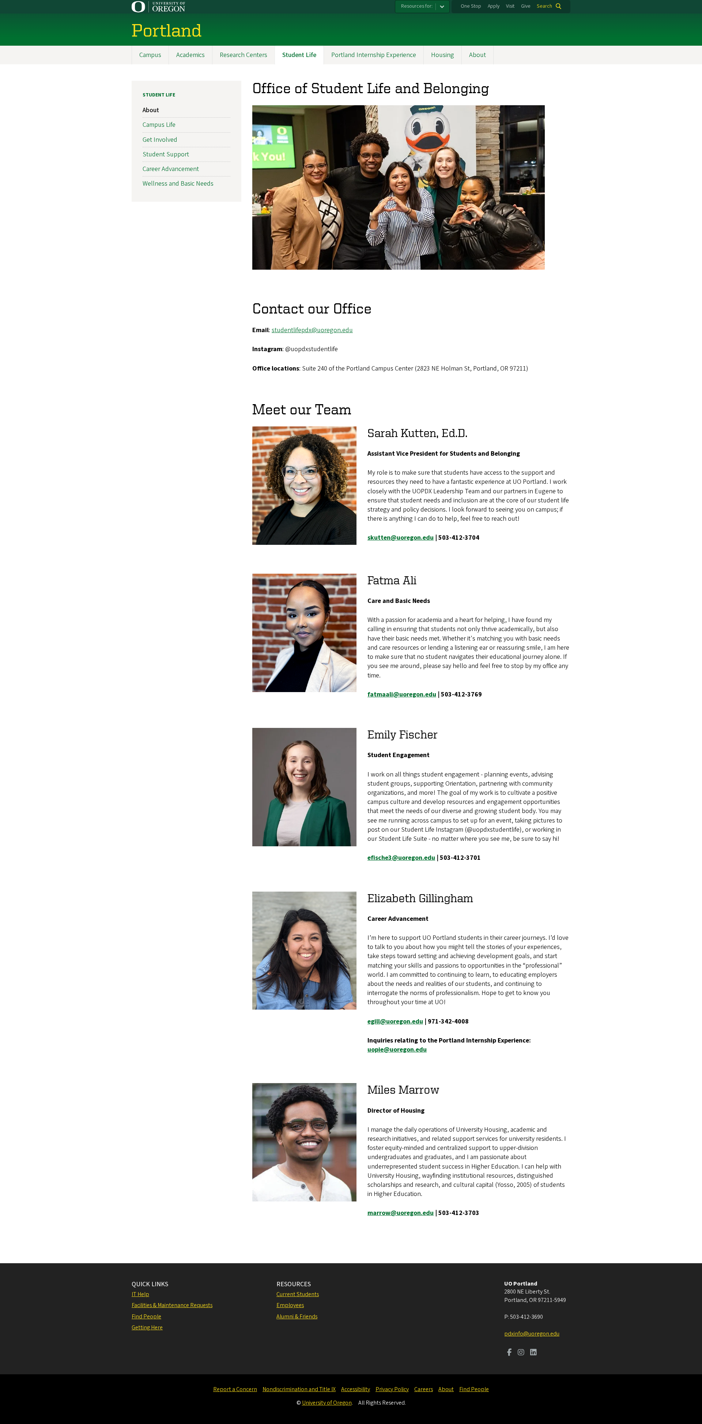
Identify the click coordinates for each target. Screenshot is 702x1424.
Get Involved (160, 139)
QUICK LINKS (150, 1284)
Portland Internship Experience (373, 55)
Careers (423, 1389)
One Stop (471, 6)
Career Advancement (171, 169)
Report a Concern (235, 1389)
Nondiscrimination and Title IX (299, 1389)
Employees (290, 1305)
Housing (442, 55)
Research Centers (243, 55)
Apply (493, 6)
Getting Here (147, 1328)
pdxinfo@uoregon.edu (531, 1334)
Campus (150, 55)
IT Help (140, 1294)
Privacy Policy (392, 1389)
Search (544, 6)
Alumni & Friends (296, 1317)
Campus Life (159, 124)
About (477, 55)
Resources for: (417, 6)
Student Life (299, 55)
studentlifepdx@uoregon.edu (312, 330)
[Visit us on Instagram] (521, 1353)
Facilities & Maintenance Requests (172, 1305)
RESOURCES (293, 1284)
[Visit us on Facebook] (509, 1353)
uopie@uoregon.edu (397, 1049)
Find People (146, 1317)
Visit (510, 6)
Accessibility (355, 1389)
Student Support (166, 154)
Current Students (297, 1294)
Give (526, 6)
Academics (190, 55)
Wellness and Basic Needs (178, 183)
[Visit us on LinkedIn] (533, 1353)
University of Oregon (327, 1403)
